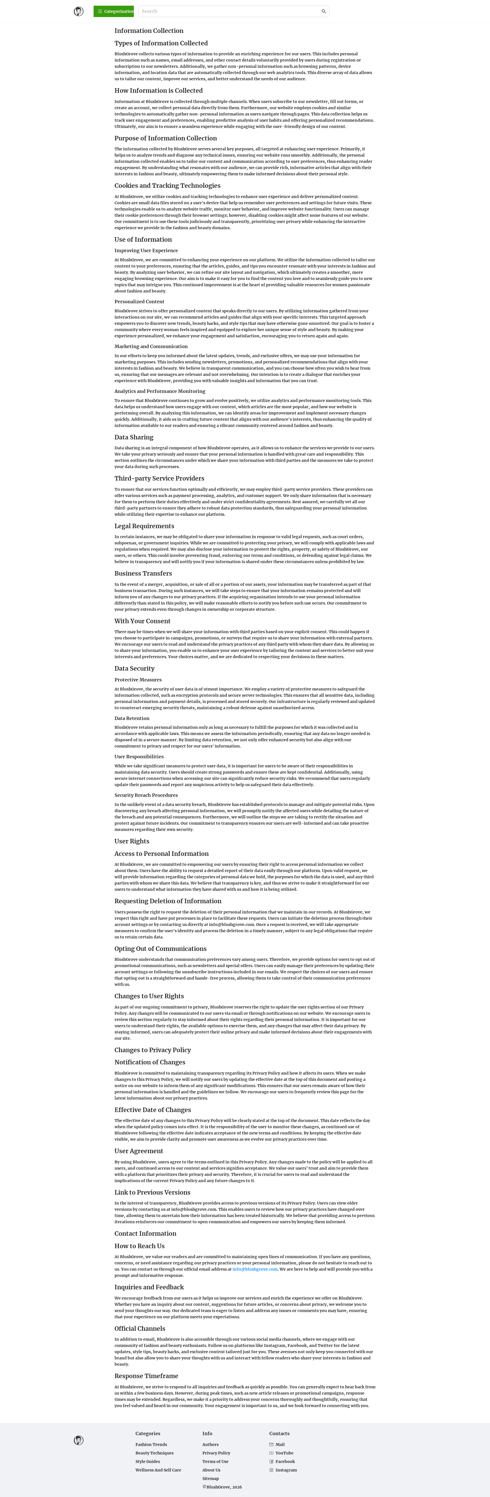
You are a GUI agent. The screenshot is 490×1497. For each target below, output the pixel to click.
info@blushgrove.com (255, 1269)
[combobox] (231, 11)
